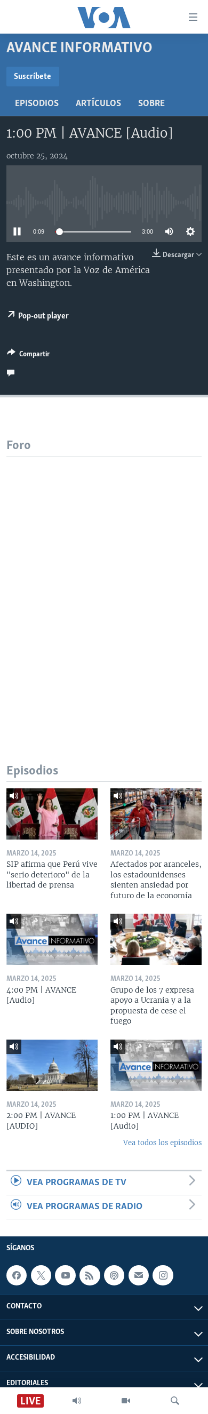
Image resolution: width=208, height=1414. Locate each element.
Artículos (98, 104)
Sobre (151, 104)
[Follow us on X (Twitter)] (41, 1275)
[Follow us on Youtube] (65, 1275)
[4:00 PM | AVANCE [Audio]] (52, 939)
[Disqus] (104, 590)
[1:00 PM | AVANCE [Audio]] (156, 1065)
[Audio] (77, 1400)
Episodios (37, 104)
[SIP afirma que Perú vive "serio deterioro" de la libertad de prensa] (52, 814)
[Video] (126, 1400)
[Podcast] (114, 1275)
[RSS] (89, 1275)
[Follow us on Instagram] (163, 1275)
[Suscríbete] (139, 1275)
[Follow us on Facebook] (16, 1275)
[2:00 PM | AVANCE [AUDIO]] (52, 1065)
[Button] (28, 356)
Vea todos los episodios (162, 1142)
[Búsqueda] (175, 1400)
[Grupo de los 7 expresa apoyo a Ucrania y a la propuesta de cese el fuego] (156, 939)
